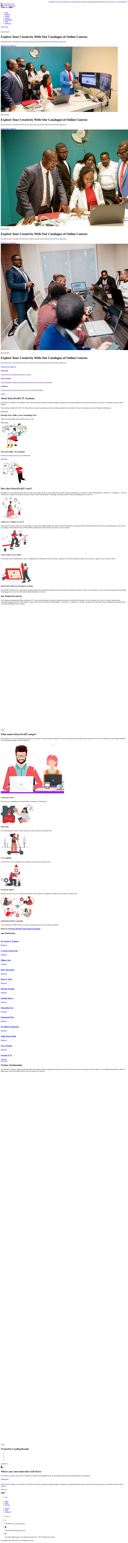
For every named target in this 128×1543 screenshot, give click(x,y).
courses (7, 16)
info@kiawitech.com (9, 5)
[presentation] (2, 730)
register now (5, 1479)
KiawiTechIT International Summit (25, 929)
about (6, 1503)
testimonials (8, 20)
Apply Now (4, 27)
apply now (4, 459)
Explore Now (5, 45)
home (6, 12)
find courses (4, 422)
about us (7, 14)
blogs (6, 21)
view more (4, 1061)
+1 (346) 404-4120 (8, 4)
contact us (8, 23)
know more (4, 411)
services (7, 18)
